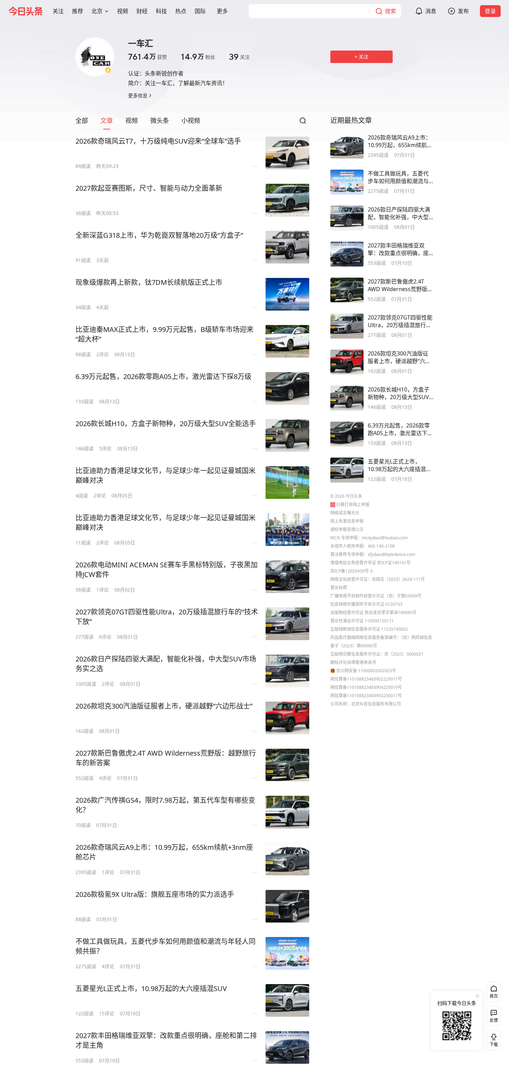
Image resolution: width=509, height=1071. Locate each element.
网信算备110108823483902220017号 (366, 679)
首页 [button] (494, 996)
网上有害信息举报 (347, 521)
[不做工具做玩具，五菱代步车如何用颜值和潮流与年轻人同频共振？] (287, 953)
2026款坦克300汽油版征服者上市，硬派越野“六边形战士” (163, 706)
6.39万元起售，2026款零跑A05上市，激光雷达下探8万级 (163, 376)
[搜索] (303, 122)
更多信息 (138, 95)
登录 (490, 11)
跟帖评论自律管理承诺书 (353, 662)
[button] (58, 11)
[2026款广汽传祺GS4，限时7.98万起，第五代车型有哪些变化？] (287, 812)
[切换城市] (107, 11)
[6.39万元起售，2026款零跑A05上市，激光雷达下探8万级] (287, 388)
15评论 (106, 1013)
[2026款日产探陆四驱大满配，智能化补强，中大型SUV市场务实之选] (287, 671)
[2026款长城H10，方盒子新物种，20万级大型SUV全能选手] (287, 435)
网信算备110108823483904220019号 (366, 687)
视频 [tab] (131, 120)
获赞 (147, 57)
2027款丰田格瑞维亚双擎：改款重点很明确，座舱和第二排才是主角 (166, 1040)
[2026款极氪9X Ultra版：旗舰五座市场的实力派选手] (287, 906)
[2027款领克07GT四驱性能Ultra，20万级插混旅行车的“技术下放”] (287, 624)
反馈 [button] (494, 1020)
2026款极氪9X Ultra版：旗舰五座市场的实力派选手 (154, 894)
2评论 (102, 354)
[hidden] (347, 146)
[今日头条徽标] (25, 11)
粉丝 (198, 57)
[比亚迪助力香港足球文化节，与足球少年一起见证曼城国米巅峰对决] (287, 482)
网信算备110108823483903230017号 (366, 696)
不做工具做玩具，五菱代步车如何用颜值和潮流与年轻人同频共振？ (165, 946)
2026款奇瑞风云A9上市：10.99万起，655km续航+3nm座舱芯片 (164, 852)
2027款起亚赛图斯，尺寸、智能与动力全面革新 (148, 188)
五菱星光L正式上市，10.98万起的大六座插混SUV (151, 988)
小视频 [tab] (190, 120)
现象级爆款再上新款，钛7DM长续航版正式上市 (148, 282)
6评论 (105, 636)
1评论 (102, 589)
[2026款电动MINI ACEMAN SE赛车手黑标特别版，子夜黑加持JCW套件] (287, 576)
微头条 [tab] (159, 120)
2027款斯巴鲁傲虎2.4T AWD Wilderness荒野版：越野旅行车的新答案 (165, 757)
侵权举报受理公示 (347, 529)
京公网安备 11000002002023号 (366, 671)
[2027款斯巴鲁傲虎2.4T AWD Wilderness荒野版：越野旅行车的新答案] (287, 765)
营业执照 (338, 588)
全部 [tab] (81, 120)
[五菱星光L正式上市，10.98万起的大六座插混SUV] (287, 1000)
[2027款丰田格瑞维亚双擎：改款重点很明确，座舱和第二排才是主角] (287, 1047)
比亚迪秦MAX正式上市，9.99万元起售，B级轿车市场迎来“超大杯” (164, 334)
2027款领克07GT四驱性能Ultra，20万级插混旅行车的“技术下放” (166, 616)
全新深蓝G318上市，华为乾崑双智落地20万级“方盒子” (159, 235)
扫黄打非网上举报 (352, 504)
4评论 (105, 778)
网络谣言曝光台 (344, 513)
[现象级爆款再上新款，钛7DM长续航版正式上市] (287, 294)
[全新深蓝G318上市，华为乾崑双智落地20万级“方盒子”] (287, 247)
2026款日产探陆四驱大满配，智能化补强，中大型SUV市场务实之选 (165, 663)
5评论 (105, 448)
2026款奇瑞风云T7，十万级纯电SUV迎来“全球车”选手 (158, 141)
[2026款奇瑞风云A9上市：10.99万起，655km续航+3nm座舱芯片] (287, 859)
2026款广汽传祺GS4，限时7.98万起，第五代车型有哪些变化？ (165, 804)
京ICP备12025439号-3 (351, 571)
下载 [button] (492, 1038)
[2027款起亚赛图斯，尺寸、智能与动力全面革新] (287, 200)
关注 (239, 57)
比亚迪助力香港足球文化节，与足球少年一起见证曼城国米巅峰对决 (165, 475)
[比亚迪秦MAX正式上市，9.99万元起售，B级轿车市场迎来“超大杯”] (287, 341)
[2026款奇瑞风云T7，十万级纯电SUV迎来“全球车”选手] (287, 153)
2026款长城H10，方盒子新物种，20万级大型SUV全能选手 (165, 423)
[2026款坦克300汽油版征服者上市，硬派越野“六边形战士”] (287, 718)
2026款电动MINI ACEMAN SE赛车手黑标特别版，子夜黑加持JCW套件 (166, 569)
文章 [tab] (106, 120)
